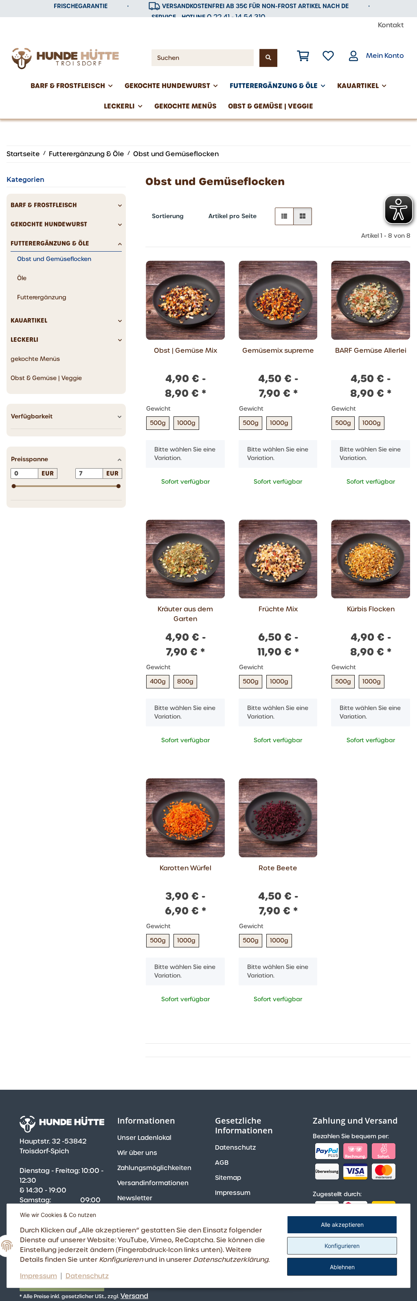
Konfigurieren (342, 1245)
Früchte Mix (278, 609)
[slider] (14, 486)
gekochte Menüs (35, 359)
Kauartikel (29, 320)
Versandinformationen (153, 1183)
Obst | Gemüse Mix (185, 350)
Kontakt (391, 25)
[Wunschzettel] (328, 56)
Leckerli (24, 340)
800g (185, 681)
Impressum (38, 1276)
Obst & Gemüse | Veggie (46, 378)
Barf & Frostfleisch (44, 205)
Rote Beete (278, 868)
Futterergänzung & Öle (50, 243)
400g (158, 681)
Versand (134, 1296)
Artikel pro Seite (232, 216)
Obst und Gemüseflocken (54, 259)
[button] (303, 56)
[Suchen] (268, 58)
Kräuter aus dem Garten (185, 614)
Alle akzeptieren (342, 1224)
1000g (186, 423)
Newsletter (134, 1198)
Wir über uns (137, 1153)
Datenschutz (87, 1276)
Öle (21, 278)
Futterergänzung (41, 297)
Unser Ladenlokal (144, 1138)
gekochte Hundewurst (49, 224)
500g (158, 423)
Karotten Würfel (185, 868)
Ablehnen (342, 1266)
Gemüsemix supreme (278, 350)
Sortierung (168, 216)
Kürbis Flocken (371, 609)
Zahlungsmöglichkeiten (154, 1168)
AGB (221, 1163)
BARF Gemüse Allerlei (370, 350)
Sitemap (228, 1178)
